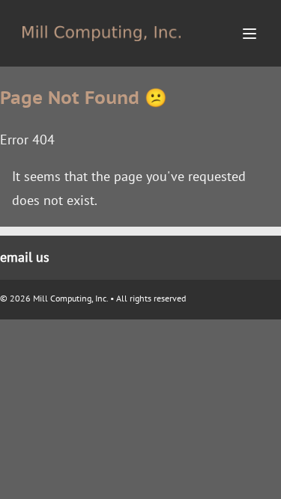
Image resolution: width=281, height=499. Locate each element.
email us (24, 257)
